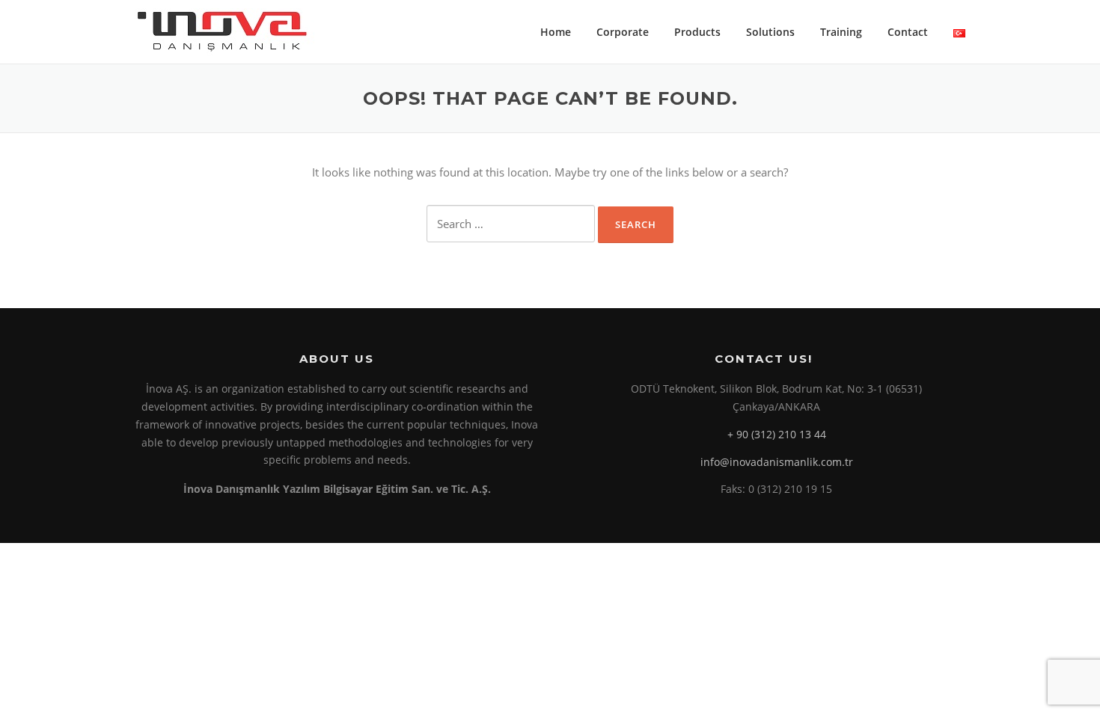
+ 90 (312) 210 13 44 (776, 434)
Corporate (622, 32)
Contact (907, 32)
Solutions (770, 32)
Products (697, 32)
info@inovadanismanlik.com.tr (776, 462)
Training (841, 32)
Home (555, 32)
